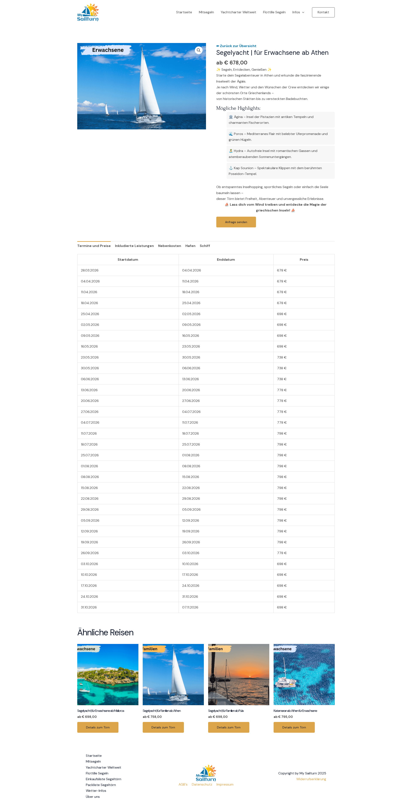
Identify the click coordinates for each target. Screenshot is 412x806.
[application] (302, 12)
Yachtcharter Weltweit (238, 12)
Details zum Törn (98, 727)
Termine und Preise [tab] (94, 246)
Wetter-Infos (96, 790)
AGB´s (183, 784)
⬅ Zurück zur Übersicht (236, 46)
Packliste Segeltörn (101, 785)
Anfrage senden (236, 222)
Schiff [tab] (205, 246)
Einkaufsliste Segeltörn (103, 779)
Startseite (184, 12)
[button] (323, 12)
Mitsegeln (206, 12)
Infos (296, 12)
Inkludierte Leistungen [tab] (134, 246)
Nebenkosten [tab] (169, 246)
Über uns (93, 796)
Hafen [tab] (190, 246)
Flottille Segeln (274, 12)
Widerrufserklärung (311, 779)
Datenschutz (202, 784)
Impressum (225, 784)
